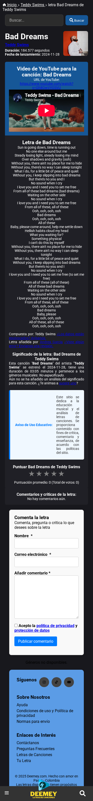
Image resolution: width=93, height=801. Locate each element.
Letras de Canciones (34, 754)
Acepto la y (45, 628)
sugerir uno (67, 383)
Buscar (78, 20)
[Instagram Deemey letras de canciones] (44, 682)
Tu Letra (24, 760)
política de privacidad (55, 625)
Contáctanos (28, 742)
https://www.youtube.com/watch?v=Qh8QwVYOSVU (46, 86)
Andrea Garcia (51, 342)
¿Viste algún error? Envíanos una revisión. (46, 344)
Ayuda (22, 704)
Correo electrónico (32, 554)
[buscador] (83, 793)
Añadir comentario (32, 573)
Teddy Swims (17, 44)
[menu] (7, 793)
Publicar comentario (35, 641)
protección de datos (32, 630)
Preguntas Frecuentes (36, 748)
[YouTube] (69, 682)
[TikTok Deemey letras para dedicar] (57, 682)
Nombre (23, 536)
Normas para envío (33, 721)
